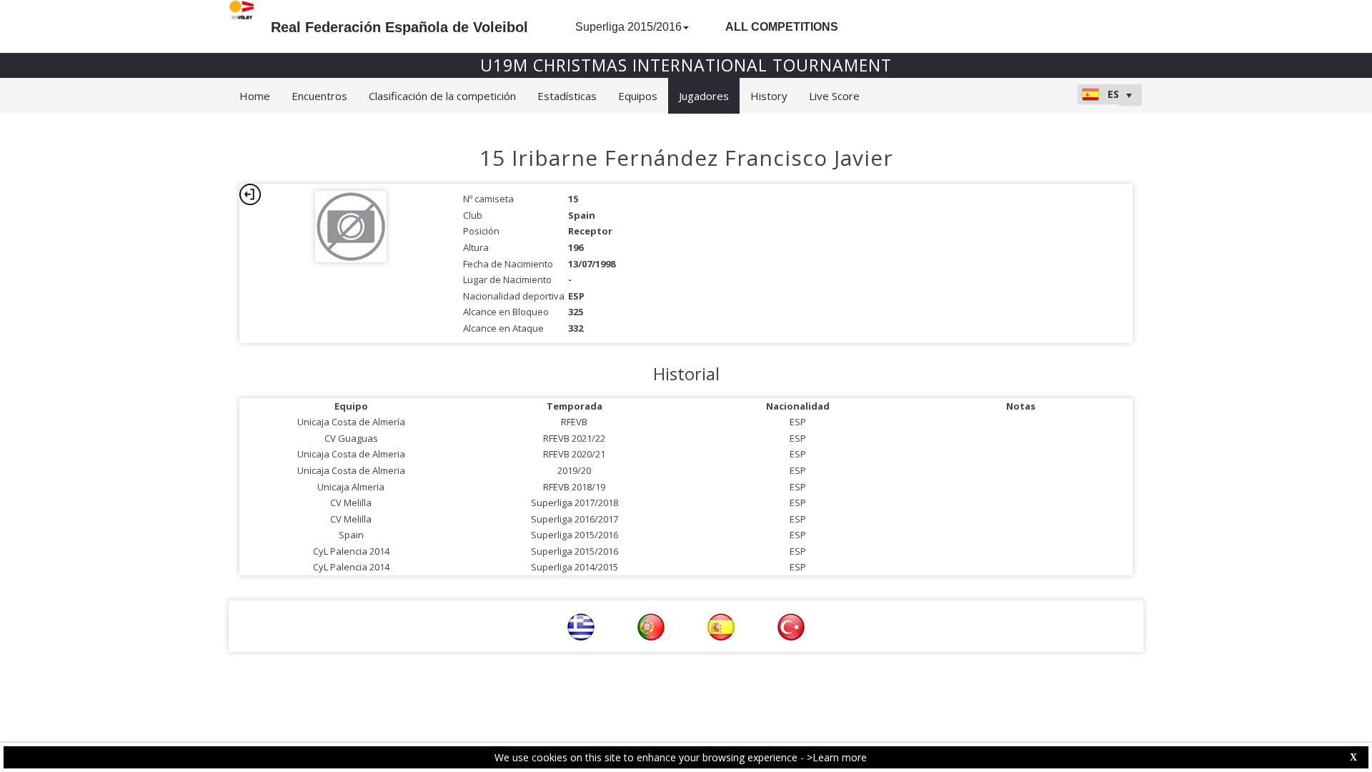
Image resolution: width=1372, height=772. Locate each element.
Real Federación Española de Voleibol (399, 27)
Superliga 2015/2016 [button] (628, 27)
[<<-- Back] (250, 194)
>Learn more (837, 757)
